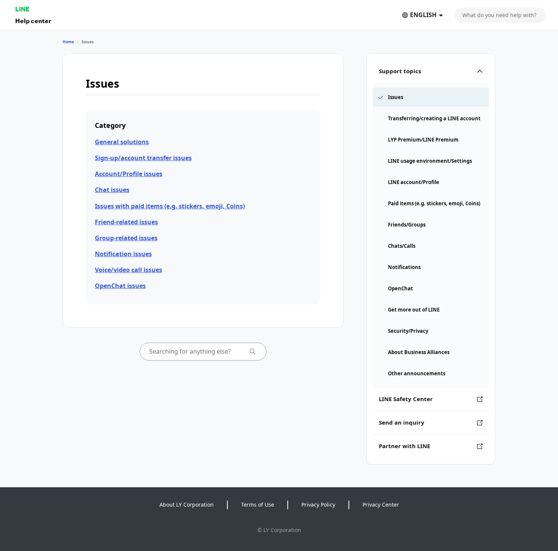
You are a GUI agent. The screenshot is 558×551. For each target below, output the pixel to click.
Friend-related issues (126, 222)
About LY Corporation (186, 504)
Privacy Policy (318, 504)
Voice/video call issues (128, 270)
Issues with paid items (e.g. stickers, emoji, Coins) (170, 206)
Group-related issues (126, 238)
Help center (33, 21)
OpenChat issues (120, 286)
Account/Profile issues (128, 174)
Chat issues (112, 190)
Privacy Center (381, 504)
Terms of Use (257, 504)
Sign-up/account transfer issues (143, 158)
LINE (22, 9)
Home (68, 41)
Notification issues (123, 254)
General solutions (122, 142)
